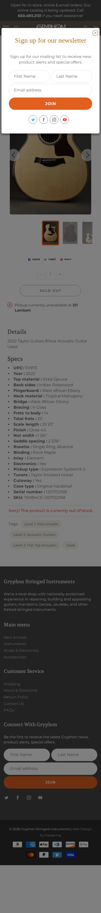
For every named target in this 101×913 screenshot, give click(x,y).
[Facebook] (43, 119)
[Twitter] (33, 119)
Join (50, 103)
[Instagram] (54, 119)
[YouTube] (64, 119)
